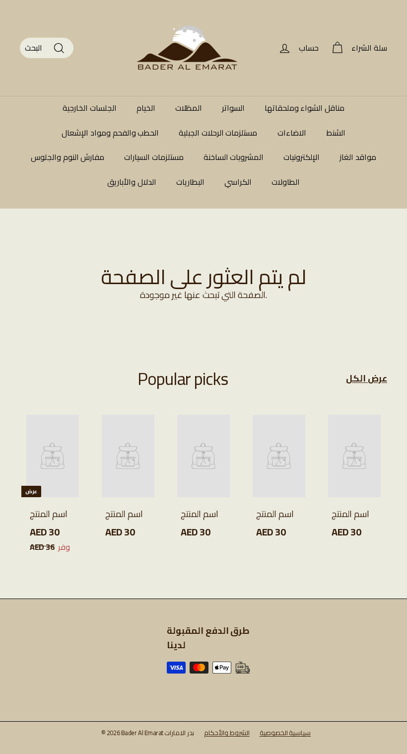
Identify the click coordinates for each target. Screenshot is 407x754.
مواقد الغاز (357, 157)
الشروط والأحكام (227, 733)
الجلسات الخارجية (90, 107)
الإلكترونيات (301, 157)
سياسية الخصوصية (285, 733)
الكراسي (238, 181)
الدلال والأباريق (131, 181)
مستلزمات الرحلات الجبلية (218, 132)
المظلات (188, 107)
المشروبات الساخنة (234, 157)
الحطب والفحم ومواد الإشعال (110, 132)
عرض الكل (366, 379)
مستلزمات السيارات (154, 157)
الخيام (145, 107)
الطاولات (285, 181)
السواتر (233, 107)
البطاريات (190, 181)
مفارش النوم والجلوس (67, 157)
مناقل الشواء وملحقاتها (304, 107)
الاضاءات (291, 132)
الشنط (335, 132)
